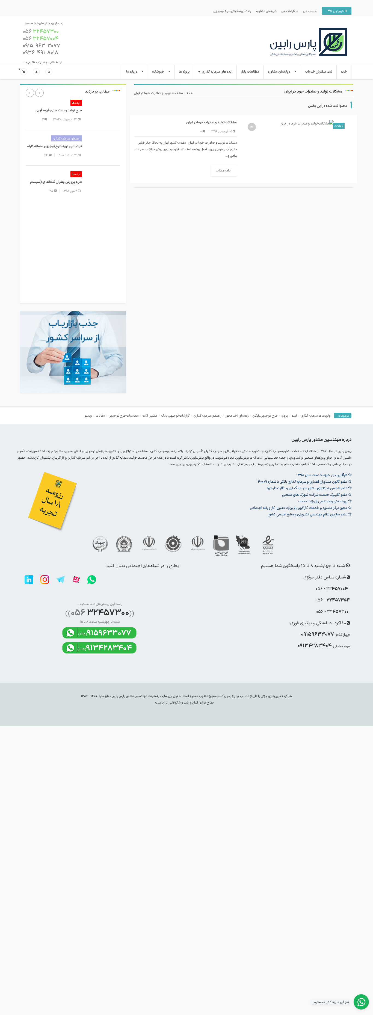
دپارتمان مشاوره (266, 11)
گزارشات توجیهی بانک (175, 415)
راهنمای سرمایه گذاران (66, 138)
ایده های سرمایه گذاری (217, 71)
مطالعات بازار (250, 71)
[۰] (23, 72)
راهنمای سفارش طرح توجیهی (232, 11)
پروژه (285, 415)
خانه (344, 71)
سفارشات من (290, 11)
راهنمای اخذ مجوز (236, 415)
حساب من (310, 11)
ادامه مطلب (223, 170)
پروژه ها (184, 71)
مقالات (338, 125)
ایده (294, 415)
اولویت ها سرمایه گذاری (316, 415)
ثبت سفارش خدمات (318, 71)
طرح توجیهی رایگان (265, 415)
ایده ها (76, 102)
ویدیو (88, 415)
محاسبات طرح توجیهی (123, 415)
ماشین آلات (150, 415)
